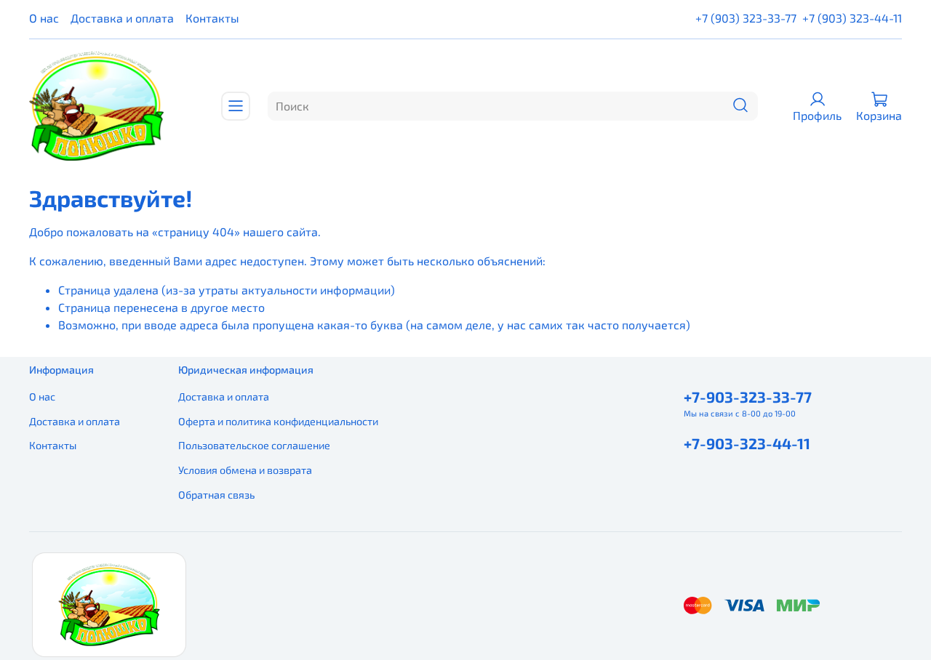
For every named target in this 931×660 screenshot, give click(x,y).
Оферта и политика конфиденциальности (278, 421)
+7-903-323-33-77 (748, 396)
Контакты (212, 18)
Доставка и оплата (122, 18)
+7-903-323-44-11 (747, 443)
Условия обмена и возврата (245, 470)
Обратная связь (216, 494)
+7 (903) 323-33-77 (745, 18)
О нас (44, 18)
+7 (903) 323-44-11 (852, 18)
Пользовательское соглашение (254, 445)
